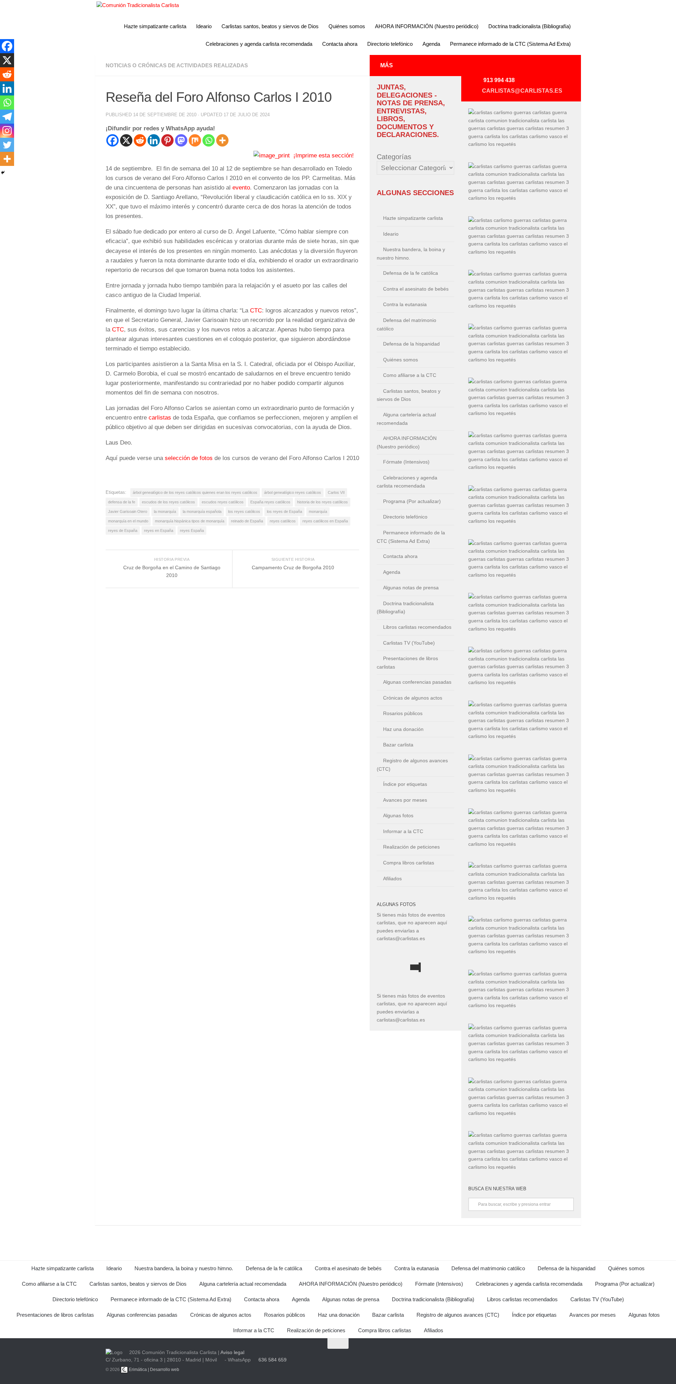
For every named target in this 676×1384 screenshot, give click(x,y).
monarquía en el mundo (128, 521)
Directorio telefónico (390, 44)
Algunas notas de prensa (411, 587)
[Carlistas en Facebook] (532, 68)
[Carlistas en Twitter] (515, 68)
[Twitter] (7, 145)
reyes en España (158, 530)
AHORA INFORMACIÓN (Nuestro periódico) (426, 26)
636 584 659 (272, 1360)
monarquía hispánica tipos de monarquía (189, 521)
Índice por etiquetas (405, 784)
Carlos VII (336, 492)
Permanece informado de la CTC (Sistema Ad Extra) (510, 44)
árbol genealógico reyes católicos (292, 492)
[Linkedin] (154, 140)
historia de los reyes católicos (322, 502)
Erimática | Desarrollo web (153, 1369)
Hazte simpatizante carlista (155, 26)
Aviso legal (232, 1352)
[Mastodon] (181, 140)
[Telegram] (7, 117)
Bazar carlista (398, 744)
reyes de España (122, 530)
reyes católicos (283, 521)
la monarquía (165, 511)
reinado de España (247, 521)
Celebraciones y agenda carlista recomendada (259, 44)
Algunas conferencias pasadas (417, 682)
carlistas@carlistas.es (522, 91)
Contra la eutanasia (405, 304)
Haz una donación (403, 729)
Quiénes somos (346, 26)
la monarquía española (202, 511)
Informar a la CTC (403, 831)
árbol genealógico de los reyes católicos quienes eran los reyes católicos (195, 492)
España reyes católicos (270, 502)
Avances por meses (405, 800)
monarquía (318, 511)
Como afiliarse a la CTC (409, 375)
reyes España (192, 530)
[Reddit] (140, 140)
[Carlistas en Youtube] (499, 68)
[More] (222, 140)
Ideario (204, 26)
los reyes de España (284, 511)
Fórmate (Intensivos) (406, 462)
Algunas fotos (398, 815)
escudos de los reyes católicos (168, 502)
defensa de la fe (121, 502)
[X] (126, 140)
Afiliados (392, 878)
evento (241, 187)
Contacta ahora (339, 44)
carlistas (160, 417)
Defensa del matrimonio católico (406, 324)
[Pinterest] (167, 140)
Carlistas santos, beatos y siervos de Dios (270, 26)
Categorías (394, 157)
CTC (256, 310)
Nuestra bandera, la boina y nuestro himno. (411, 254)
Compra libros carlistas (408, 862)
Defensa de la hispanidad (411, 344)
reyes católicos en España (325, 521)
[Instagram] (7, 131)
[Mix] (195, 140)
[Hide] (3, 172)
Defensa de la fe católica (410, 273)
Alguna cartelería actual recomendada (406, 419)
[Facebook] (112, 140)
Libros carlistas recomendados (417, 627)
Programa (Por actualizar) (412, 501)
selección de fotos (189, 458)
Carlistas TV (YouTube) (409, 643)
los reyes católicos (244, 511)
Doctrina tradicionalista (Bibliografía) (529, 26)
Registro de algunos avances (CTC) (412, 765)
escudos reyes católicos (223, 502)
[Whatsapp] (208, 140)
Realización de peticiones (411, 847)
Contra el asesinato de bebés (416, 289)
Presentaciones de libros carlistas (407, 663)
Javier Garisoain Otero (127, 511)
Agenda (431, 44)
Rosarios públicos (403, 713)
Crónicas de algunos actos (412, 698)
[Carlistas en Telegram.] (482, 68)
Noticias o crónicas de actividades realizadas (177, 65)
